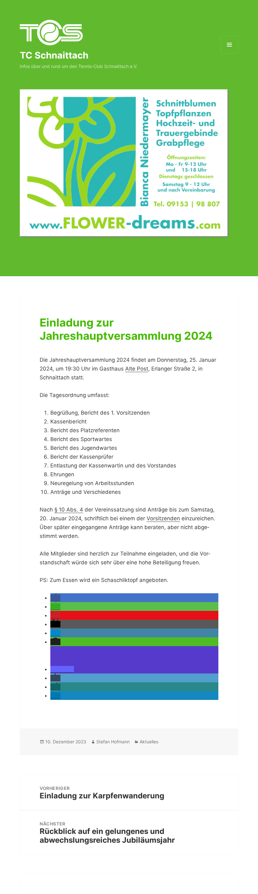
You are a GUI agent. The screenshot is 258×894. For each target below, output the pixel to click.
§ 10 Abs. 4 (68, 509)
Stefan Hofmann (113, 741)
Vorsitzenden (163, 518)
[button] (55, 598)
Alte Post (136, 369)
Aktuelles (149, 741)
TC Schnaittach (54, 55)
